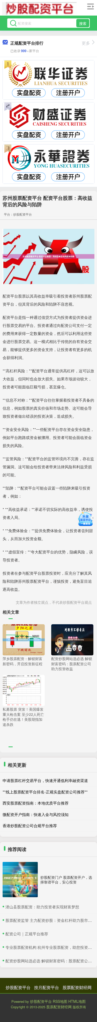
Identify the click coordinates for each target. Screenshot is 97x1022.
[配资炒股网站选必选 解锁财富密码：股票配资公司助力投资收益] (72, 639)
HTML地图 (77, 1001)
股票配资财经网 (77, 987)
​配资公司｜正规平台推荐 (26, 933)
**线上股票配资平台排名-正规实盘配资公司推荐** (45, 791)
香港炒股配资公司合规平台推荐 (30, 825)
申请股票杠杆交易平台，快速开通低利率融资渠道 (45, 780)
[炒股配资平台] (39, 8)
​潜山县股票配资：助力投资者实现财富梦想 (42, 906)
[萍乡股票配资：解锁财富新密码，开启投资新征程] (24, 639)
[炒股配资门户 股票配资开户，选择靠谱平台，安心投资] (20, 879)
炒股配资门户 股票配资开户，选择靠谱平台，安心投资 (66, 879)
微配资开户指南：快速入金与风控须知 (36, 814)
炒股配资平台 (18, 987)
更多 (86, 43)
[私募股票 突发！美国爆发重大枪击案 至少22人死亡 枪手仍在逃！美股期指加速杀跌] (24, 689)
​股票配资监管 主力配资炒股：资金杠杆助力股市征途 (50, 920)
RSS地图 (60, 1001)
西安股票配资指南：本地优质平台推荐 (36, 803)
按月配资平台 (46, 987)
